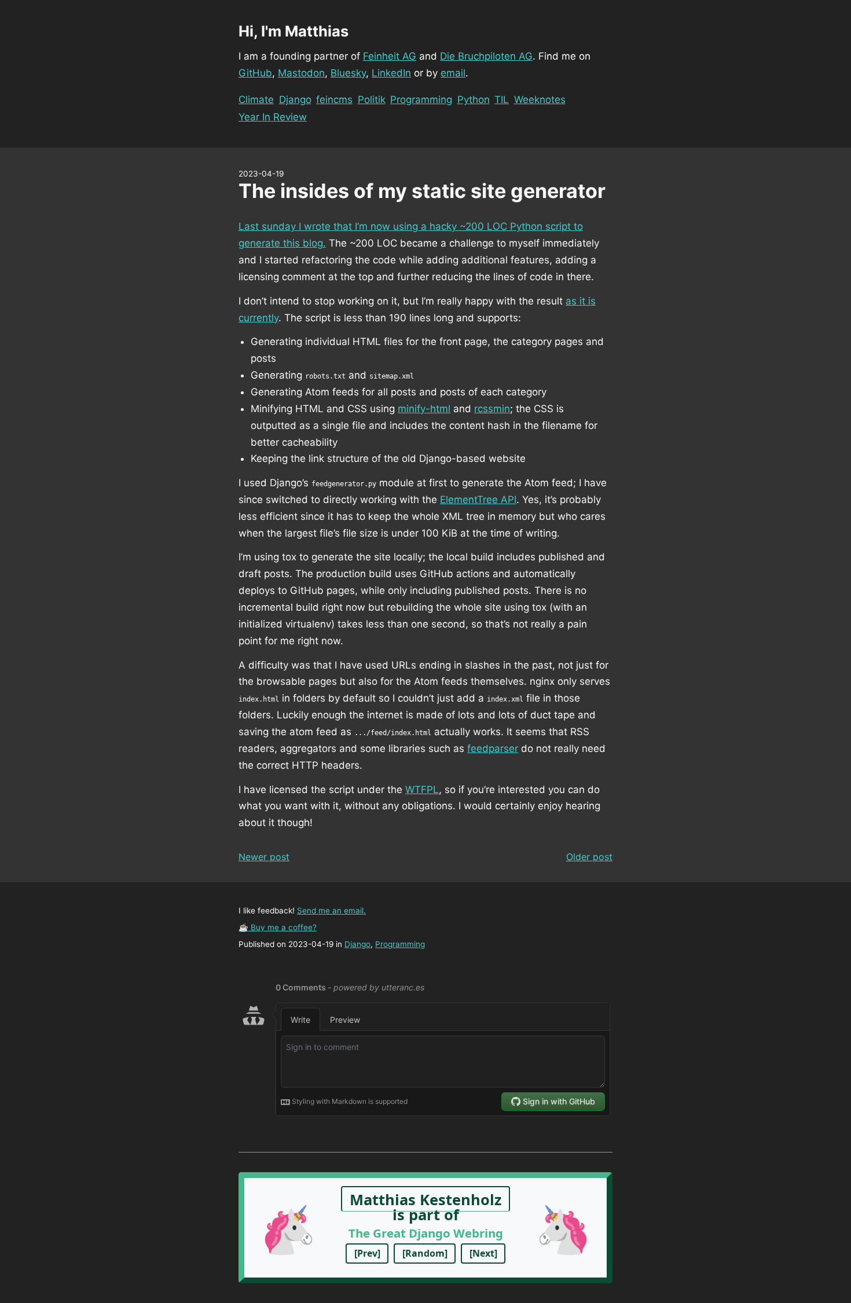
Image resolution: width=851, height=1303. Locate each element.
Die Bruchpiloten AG (486, 56)
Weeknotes (540, 99)
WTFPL (422, 789)
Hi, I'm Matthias (294, 31)
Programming (421, 99)
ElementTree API (478, 499)
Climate (256, 99)
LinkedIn (391, 73)
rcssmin (492, 408)
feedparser (492, 748)
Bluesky (348, 73)
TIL (501, 99)
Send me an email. (331, 910)
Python (473, 99)
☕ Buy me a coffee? (278, 927)
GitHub (255, 73)
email (453, 73)
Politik (372, 99)
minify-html (424, 408)
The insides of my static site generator (422, 191)
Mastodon (301, 73)
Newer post (264, 856)
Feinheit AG (389, 56)
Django (295, 99)
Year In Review (273, 117)
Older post (589, 856)
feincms (334, 99)
